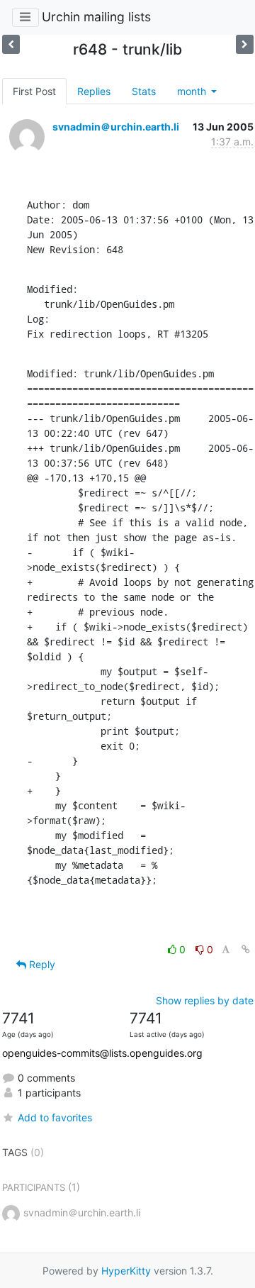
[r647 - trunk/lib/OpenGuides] (245, 44)
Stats (144, 91)
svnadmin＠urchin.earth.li (115, 127)
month (193, 91)
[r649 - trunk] (11, 44)
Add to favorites (55, 1117)
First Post (34, 91)
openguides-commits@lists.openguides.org (102, 1053)
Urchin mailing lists (96, 16)
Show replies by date (205, 1000)
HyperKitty (126, 1271)
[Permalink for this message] (246, 949)
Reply (40, 964)
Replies (93, 91)
